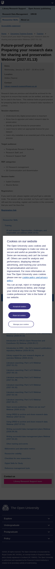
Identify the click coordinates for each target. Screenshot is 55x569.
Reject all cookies (19, 315)
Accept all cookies (19, 307)
